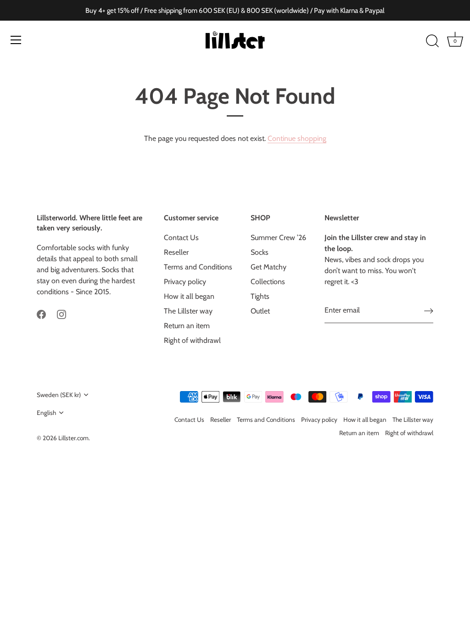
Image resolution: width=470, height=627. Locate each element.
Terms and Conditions (198, 267)
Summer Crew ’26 (278, 237)
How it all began (189, 296)
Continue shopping (297, 138)
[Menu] (16, 40)
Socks (260, 252)
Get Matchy (268, 267)
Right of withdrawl (192, 340)
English (46, 412)
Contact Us (181, 237)
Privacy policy (185, 281)
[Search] (432, 41)
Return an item (187, 325)
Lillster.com (73, 438)
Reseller (176, 252)
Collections (268, 281)
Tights (260, 296)
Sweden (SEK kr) (59, 394)
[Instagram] (61, 313)
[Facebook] (41, 313)
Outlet (260, 311)
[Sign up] (428, 311)
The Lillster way (188, 311)
